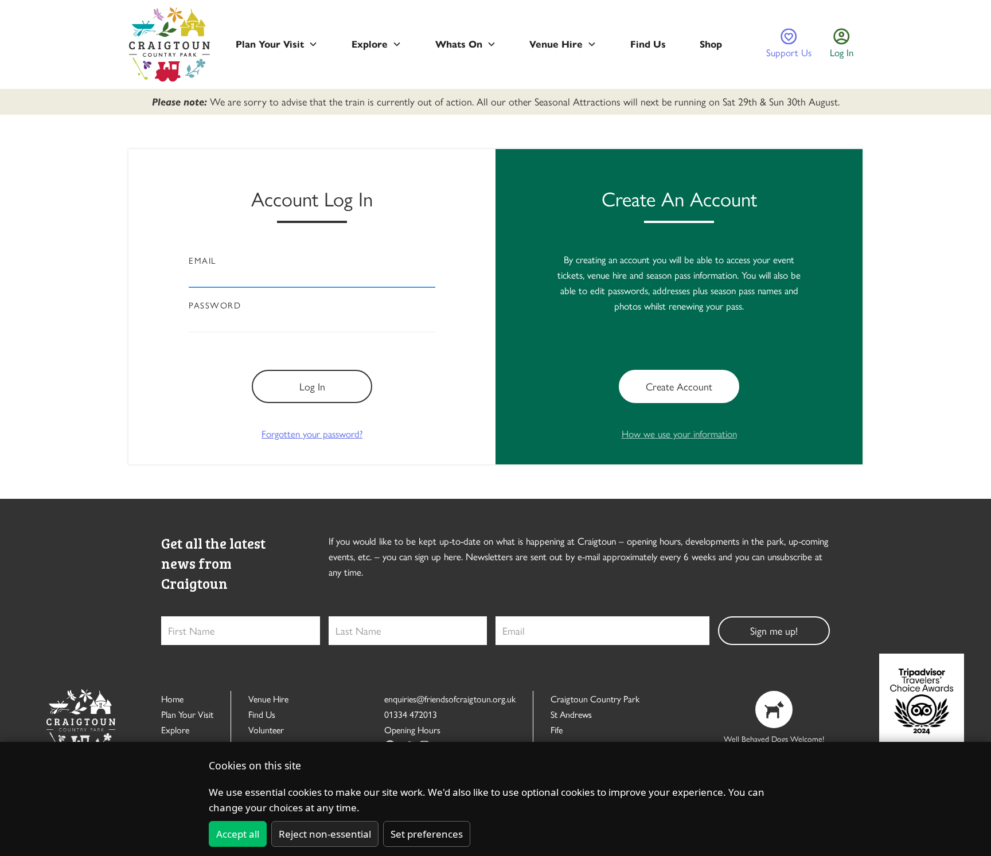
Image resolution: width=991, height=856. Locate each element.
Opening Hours (412, 729)
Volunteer (266, 729)
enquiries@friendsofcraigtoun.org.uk (450, 698)
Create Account (679, 386)
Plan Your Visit (187, 714)
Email (202, 260)
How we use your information (679, 433)
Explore (175, 729)
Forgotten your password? (312, 433)
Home (172, 698)
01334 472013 (410, 714)
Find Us (261, 714)
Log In (312, 386)
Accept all (237, 834)
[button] (277, 44)
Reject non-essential (325, 834)
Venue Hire (268, 698)
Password (215, 305)
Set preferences (427, 834)
